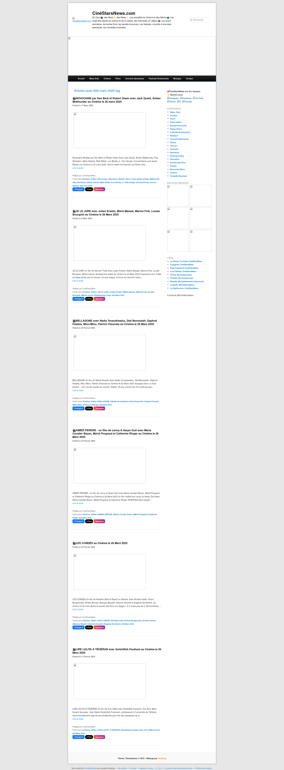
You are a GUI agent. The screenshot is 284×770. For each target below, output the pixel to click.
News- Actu (175, 112)
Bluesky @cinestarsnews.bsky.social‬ (187, 281)
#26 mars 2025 (86, 185)
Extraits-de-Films (178, 162)
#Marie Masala (129, 292)
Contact (189, 78)
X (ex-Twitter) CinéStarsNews (183, 271)
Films (118, 78)
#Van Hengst (130, 182)
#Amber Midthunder (151, 179)
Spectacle (174, 152)
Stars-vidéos (175, 122)
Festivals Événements (159, 78)
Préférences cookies (203, 768)
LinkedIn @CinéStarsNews (182, 284)
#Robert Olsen (124, 179)
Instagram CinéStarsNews (182, 264)
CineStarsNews (90, 768)
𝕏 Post (89, 189)
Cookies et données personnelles (178, 768)
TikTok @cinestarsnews (181, 274)
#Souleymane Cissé (102, 295)
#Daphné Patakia (151, 401)
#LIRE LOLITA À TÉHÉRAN (108, 730)
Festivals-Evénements (180, 132)
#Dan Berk (112, 179)
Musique (177, 78)
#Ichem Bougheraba (132, 620)
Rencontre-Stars (177, 169)
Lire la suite (77, 167)
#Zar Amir (143, 730)
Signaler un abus (146, 768)
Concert (173, 145)
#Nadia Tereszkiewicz (119, 401)
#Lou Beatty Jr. (117, 182)
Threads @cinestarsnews (181, 278)
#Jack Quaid (136, 179)
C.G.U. (159, 768)
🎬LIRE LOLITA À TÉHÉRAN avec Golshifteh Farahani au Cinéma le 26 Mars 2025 (116, 651)
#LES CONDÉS (103, 620)
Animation (175, 159)
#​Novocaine (102, 179)
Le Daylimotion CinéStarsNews (184, 288)
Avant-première (177, 155)
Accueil (81, 78)
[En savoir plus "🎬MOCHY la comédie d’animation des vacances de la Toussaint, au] (178, 250)
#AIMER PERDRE (104, 514)
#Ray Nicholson (79, 182)
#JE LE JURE (103, 292)
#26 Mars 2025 (118, 295)
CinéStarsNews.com (113, 13)
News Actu (94, 78)
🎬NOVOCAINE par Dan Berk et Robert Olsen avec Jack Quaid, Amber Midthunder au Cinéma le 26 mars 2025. (116, 100)
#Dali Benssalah (136, 401)
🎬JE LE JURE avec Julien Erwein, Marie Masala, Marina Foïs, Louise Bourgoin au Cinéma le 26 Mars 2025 (116, 212)
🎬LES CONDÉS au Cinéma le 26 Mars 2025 (100, 543)
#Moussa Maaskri (79, 624)
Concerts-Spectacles (179, 139)
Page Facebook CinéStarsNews (184, 267)
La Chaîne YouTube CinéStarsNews (186, 261)
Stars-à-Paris (176, 128)
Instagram (99, 189)
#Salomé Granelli (95, 624)
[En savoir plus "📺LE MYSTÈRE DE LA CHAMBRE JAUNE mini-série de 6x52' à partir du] (178, 228)
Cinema (173, 172)
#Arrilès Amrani (148, 620)
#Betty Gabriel (93, 182)
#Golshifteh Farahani (129, 730)
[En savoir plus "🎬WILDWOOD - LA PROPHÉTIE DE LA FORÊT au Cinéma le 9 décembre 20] (201, 228)
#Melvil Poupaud (140, 514)
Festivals (174, 149)
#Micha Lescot (87, 295)
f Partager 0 (78, 189)
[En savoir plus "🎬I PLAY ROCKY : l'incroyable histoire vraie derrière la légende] (201, 250)
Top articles (122, 768)
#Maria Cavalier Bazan (122, 514)
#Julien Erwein (116, 292)
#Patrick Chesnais (91, 404)
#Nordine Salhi (117, 620)
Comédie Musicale (178, 175)
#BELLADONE (103, 401)
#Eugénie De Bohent (112, 624)
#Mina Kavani (154, 730)
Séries (173, 142)
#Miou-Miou (77, 404)
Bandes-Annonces (178, 125)
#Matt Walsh (105, 182)
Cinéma (107, 78)
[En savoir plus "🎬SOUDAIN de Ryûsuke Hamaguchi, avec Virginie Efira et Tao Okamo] (201, 205)
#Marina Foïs (141, 292)
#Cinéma (86, 179)
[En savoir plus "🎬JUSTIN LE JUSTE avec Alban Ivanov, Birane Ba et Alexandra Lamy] (178, 205)
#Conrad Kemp (142, 182)
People (173, 165)
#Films (94, 179)
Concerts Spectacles (134, 78)
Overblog (162, 758)
